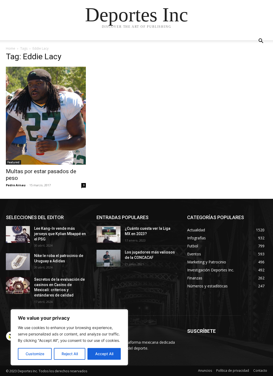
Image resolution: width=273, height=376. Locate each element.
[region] (69, 337)
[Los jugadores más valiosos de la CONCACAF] (109, 258)
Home (10, 48)
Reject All (70, 353)
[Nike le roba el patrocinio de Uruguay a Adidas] (18, 261)
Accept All (104, 353)
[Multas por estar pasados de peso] (46, 116)
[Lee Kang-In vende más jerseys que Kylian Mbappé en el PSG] (18, 234)
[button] (260, 41)
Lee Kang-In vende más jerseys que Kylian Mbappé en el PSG (60, 233)
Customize (35, 353)
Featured (13, 162)
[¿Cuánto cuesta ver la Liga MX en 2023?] (109, 234)
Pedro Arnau (16, 185)
